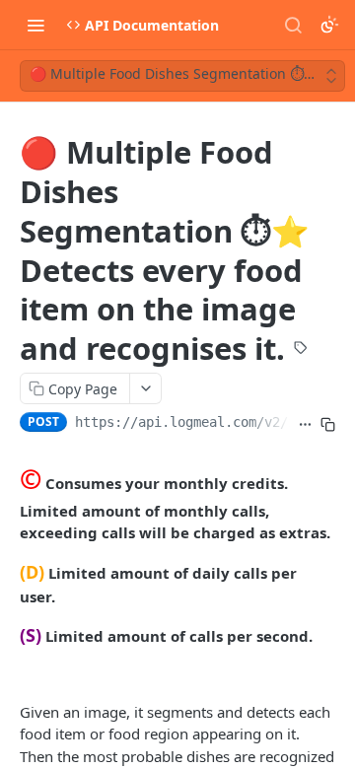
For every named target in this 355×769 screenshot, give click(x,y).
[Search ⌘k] (293, 24)
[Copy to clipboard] (327, 424)
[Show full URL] (305, 424)
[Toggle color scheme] (329, 24)
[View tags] (301, 350)
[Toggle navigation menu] (35, 24)
